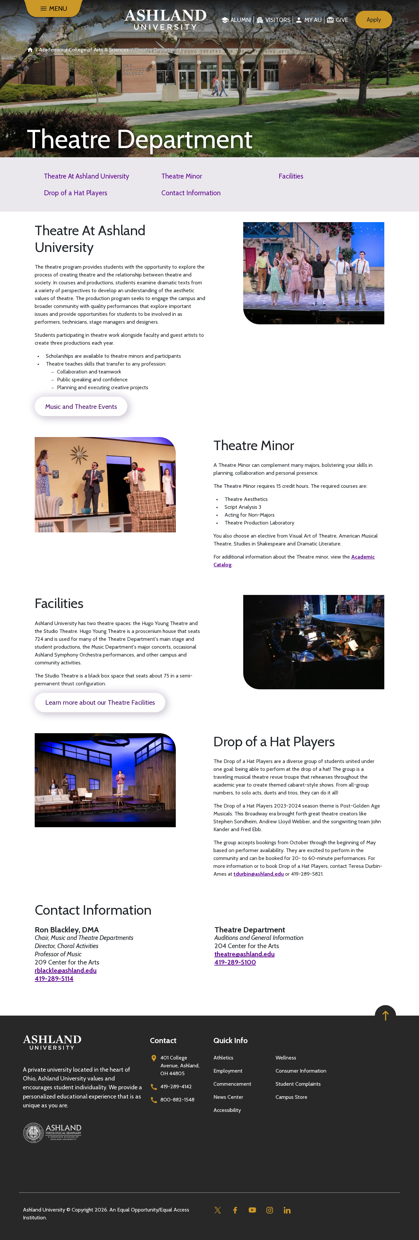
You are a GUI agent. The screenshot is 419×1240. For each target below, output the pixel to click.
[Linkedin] (287, 1210)
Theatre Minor (181, 176)
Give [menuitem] (342, 20)
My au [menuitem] (313, 20)
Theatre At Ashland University (86, 176)
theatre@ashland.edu (244, 954)
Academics (51, 50)
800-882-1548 (177, 1100)
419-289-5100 (235, 962)
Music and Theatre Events (81, 406)
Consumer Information (301, 1071)
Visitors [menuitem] (278, 20)
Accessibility (227, 1110)
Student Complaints (298, 1084)
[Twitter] (217, 1210)
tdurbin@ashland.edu (259, 874)
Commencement (232, 1084)
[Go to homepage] (52, 1050)
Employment (228, 1071)
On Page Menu (370, 1229)
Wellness (286, 1058)
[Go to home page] (165, 19)
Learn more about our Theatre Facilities (100, 702)
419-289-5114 (54, 978)
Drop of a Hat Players (75, 193)
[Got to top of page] (385, 1015)
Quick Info (230, 1040)
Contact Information (191, 193)
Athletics (223, 1058)
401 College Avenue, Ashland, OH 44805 (179, 1066)
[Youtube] (252, 1210)
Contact (163, 1040)
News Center (228, 1097)
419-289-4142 (176, 1086)
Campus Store (291, 1097)
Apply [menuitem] (374, 19)
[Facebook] (235, 1210)
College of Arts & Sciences (99, 50)
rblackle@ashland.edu (66, 970)
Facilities (291, 176)
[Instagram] (269, 1210)
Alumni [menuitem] (240, 20)
